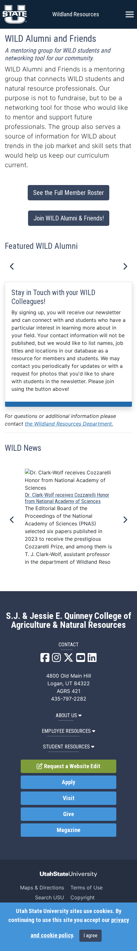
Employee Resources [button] (66, 731)
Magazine (68, 830)
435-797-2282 (68, 698)
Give (68, 814)
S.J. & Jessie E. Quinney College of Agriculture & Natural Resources (68, 620)
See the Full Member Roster (68, 193)
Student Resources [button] (66, 746)
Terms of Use (86, 887)
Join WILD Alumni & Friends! (68, 218)
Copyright (82, 897)
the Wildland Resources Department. (69, 423)
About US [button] (66, 715)
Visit (69, 798)
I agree (90, 935)
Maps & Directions (42, 887)
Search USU (49, 897)
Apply (68, 782)
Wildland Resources (75, 14)
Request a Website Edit (71, 766)
